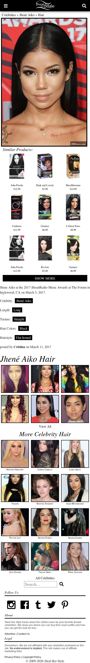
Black (23, 328)
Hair (41, 15)
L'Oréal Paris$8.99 (73, 228)
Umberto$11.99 (17, 228)
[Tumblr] (38, 610)
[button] (6, 5)
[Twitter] (51, 610)
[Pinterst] (65, 610)
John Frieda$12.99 (17, 187)
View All (45, 426)
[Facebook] (24, 610)
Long (17, 310)
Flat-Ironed (23, 337)
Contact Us (23, 633)
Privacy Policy (13, 657)
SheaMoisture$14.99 (73, 187)
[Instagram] (11, 610)
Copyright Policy (31, 657)
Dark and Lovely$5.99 (45, 187)
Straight (19, 319)
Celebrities (9, 15)
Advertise (10, 633)
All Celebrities (45, 578)
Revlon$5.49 (45, 269)
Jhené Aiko (27, 15)
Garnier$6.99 (45, 228)
